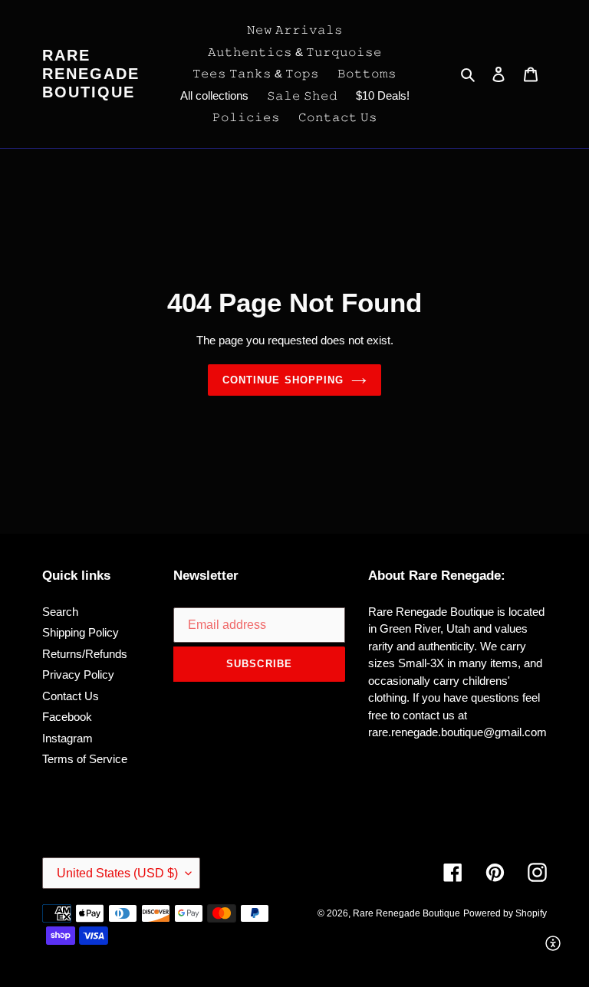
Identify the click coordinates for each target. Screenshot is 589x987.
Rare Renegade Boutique (91, 73)
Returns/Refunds (84, 653)
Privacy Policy (78, 674)
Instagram (67, 738)
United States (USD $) (117, 873)
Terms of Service (84, 758)
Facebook (67, 716)
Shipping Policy (80, 632)
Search (60, 611)
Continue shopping (283, 380)
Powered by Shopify (505, 913)
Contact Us (70, 695)
